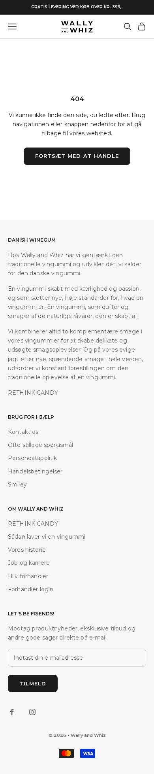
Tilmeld (32, 683)
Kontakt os (23, 431)
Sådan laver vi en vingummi (47, 536)
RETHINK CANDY (33, 523)
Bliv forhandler (28, 576)
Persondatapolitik (32, 458)
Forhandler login (30, 589)
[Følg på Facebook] (12, 712)
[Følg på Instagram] (32, 712)
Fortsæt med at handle (77, 156)
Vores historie (27, 549)
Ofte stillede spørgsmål (40, 445)
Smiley (17, 484)
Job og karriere (29, 562)
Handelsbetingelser (35, 471)
